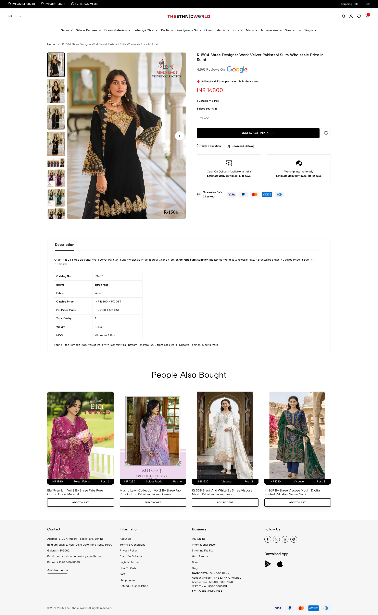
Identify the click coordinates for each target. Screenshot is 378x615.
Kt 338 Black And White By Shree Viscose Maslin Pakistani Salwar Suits (222, 492)
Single (308, 30)
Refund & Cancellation (134, 586)
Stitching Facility (202, 550)
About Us (125, 538)
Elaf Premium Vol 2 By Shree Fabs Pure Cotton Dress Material (75, 492)
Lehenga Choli (144, 30)
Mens (250, 30)
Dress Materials (115, 30)
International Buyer (204, 544)
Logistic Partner (130, 562)
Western (291, 30)
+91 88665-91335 (68, 562)
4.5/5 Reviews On (211, 69)
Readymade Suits (188, 30)
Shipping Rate (128, 580)
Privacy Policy (128, 550)
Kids (236, 30)
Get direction (55, 570)
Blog (194, 568)
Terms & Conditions (132, 544)
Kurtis (165, 30)
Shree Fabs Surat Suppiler (191, 259)
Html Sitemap (200, 556)
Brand (195, 562)
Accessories (269, 30)
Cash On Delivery (131, 556)
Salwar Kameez (86, 30)
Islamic (221, 30)
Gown (208, 30)
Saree (65, 30)
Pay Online (198, 538)
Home (51, 44)
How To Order (128, 568)
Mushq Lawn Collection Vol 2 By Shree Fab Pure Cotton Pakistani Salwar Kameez (150, 492)
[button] (179, 135)
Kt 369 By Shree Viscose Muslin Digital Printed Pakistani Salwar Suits (292, 492)
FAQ (122, 574)
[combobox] (14, 16)
